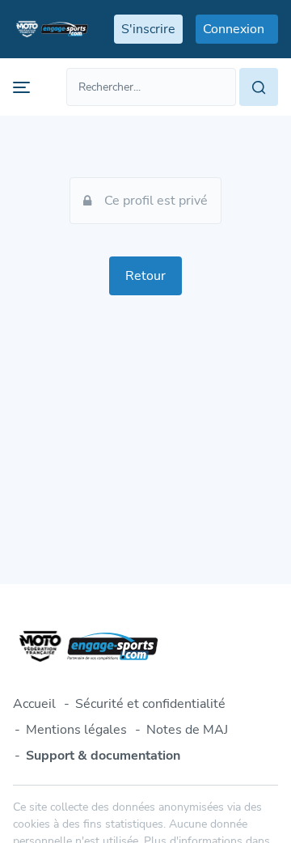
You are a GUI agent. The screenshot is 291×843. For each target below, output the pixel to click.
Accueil (34, 704)
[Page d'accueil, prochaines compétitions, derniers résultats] (50, 29)
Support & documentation (103, 756)
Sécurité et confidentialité (150, 704)
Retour (145, 276)
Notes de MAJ (187, 730)
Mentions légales (76, 730)
